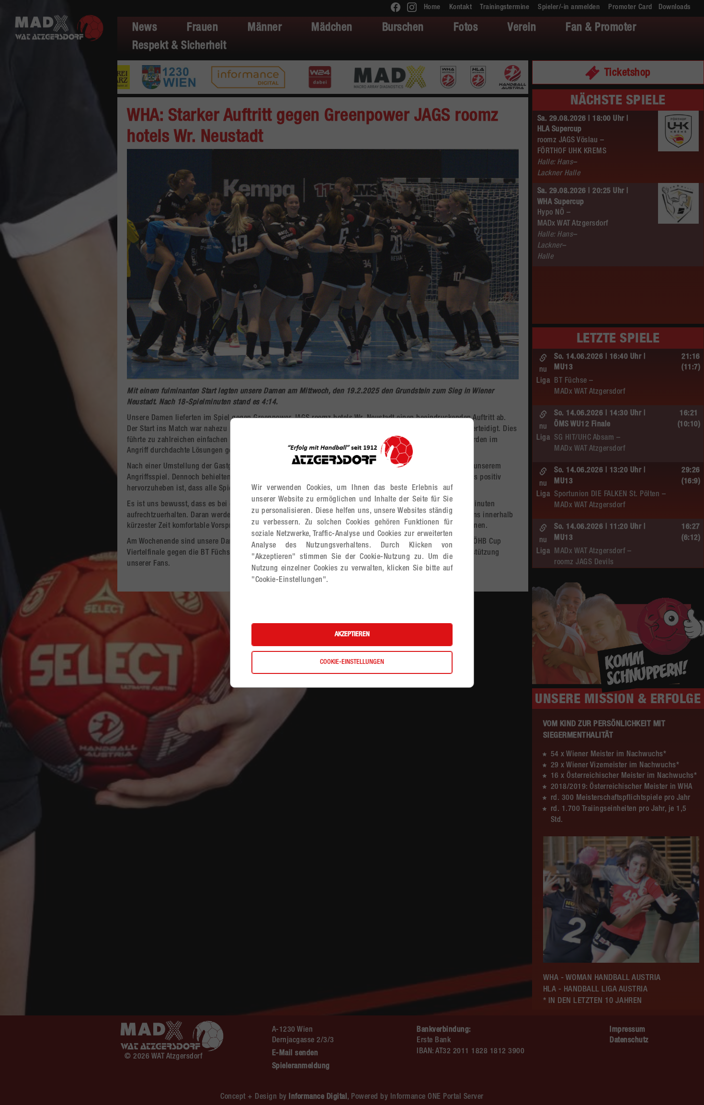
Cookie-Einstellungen (352, 662)
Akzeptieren (352, 634)
